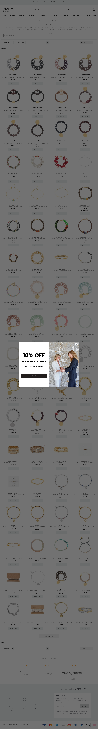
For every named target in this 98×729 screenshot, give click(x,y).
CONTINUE (34, 376)
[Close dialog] (77, 344)
